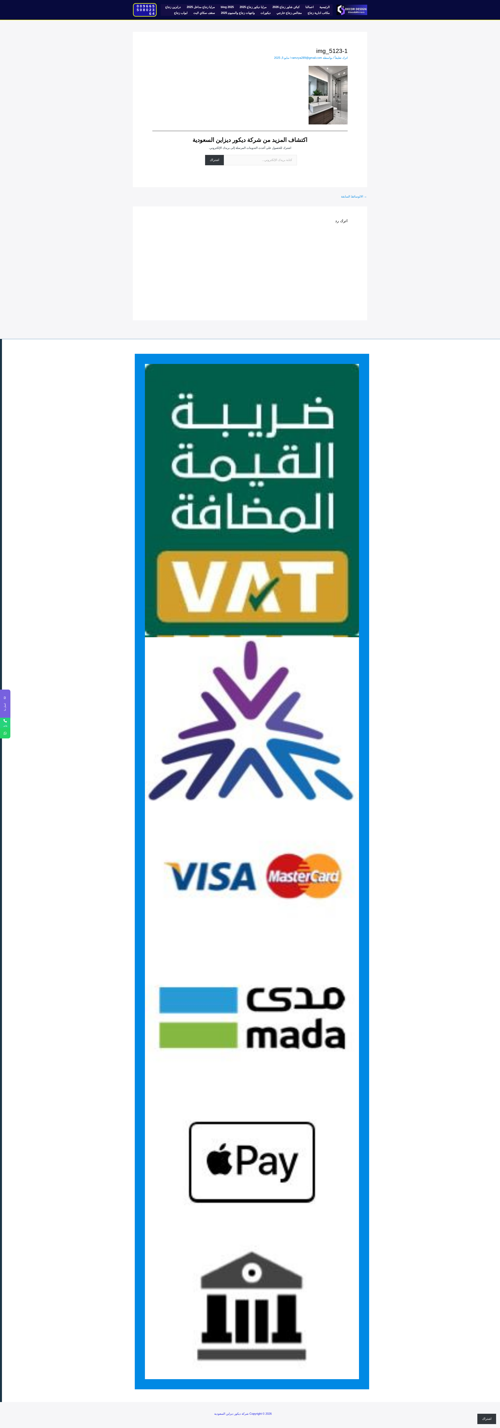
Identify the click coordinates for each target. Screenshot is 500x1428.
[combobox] (88, 717)
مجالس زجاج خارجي (289, 12)
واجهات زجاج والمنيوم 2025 (238, 12)
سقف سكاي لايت (204, 12)
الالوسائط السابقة (354, 196)
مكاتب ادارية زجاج (319, 12)
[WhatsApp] (5, 733)
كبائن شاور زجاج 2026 (286, 7)
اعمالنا (309, 7)
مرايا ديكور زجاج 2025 (253, 7)
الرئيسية (325, 7)
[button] (145, 10)
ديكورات (266, 12)
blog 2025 (227, 7)
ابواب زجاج (181, 12)
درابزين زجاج (173, 7)
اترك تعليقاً (341, 57)
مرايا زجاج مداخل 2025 (201, 7)
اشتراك (214, 160)
